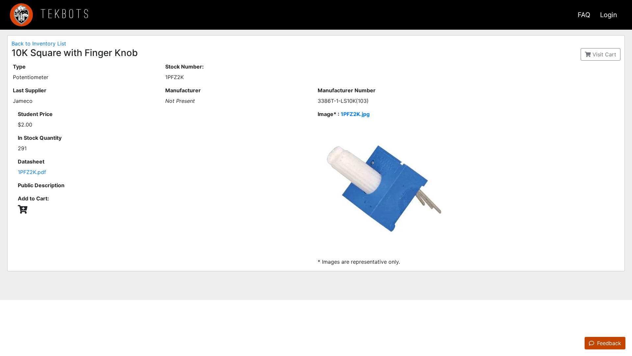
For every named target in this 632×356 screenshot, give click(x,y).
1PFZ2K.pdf (32, 172)
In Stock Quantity (40, 137)
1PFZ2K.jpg (355, 114)
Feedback (608, 343)
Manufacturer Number (347, 90)
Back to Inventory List (39, 43)
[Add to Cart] (22, 209)
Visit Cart (603, 54)
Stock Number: (184, 66)
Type (19, 66)
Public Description (41, 185)
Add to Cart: (33, 198)
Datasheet (31, 161)
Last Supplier (29, 90)
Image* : (344, 114)
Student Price (35, 114)
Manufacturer (183, 90)
